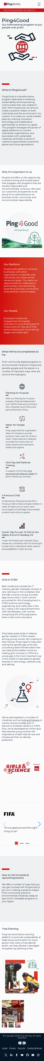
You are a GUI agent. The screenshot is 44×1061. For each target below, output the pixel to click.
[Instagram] (38, 1055)
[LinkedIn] (11, 1055)
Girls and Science (30, 720)
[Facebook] (16, 1055)
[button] (16, 843)
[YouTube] (22, 1055)
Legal (4, 1048)
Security (21, 1048)
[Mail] (33, 1055)
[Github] (27, 1055)
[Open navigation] (39, 4)
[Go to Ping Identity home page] (12, 4)
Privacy (12, 1048)
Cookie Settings (34, 1048)
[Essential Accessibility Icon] (22, 1043)
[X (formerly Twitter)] (6, 1055)
